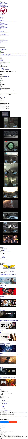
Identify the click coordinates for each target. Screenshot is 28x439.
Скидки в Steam (2, 55)
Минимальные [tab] (3, 257)
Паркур (6, 343)
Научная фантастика (15, 354)
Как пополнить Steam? (6, 76)
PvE (5, 354)
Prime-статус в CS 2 (2, 54)
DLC (25, 55)
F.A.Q (1, 58)
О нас (1, 57)
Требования (12, 274)
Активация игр (2, 59)
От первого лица (9, 377)
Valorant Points (12, 53)
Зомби (14, 320)
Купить (1, 78)
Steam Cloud (9, 251)
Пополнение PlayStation (7, 53)
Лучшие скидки (18, 55)
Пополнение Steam (2, 53)
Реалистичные (10, 297)
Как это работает (2, 416)
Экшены (3, 247)
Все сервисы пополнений (8, 54)
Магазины (1, 75)
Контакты (1, 60)
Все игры (15, 55)
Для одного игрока (6, 251)
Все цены (1, 74)
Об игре (9, 274)
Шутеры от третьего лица (10, 320)
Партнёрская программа (4, 403)
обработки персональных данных (24, 412)
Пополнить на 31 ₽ (2, 97)
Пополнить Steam (6, 89)
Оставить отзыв (2, 434)
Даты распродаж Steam (6, 55)
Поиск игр (3, 406)
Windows (4, 250)
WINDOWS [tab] (3, 256)
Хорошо (1, 438)
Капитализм (18, 354)
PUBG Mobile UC (16, 53)
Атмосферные (13, 297)
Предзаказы (3, 407)
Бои (9, 343)
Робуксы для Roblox (20, 53)
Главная (2, 68)
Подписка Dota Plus (25, 53)
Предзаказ (21, 55)
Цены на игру (2, 274)
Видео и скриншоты (6, 274)
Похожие (14, 274)
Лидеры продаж (3, 408)
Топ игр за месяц (11, 55)
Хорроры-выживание (4, 320)
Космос (21, 354)
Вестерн (8, 297)
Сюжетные (5, 297)
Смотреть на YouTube (2, 253)
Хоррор (1, 320)
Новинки (23, 55)
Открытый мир (2, 297)
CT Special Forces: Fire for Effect (5, 69)
